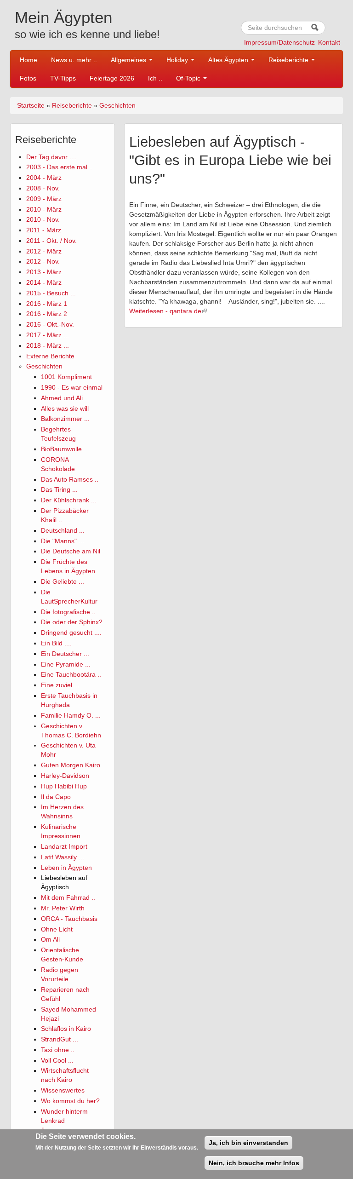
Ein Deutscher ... (65, 653)
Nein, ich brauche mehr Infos (254, 1163)
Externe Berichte (50, 356)
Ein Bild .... (56, 643)
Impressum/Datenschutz (279, 42)
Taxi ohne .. (57, 1049)
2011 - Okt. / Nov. (51, 240)
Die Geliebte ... (62, 581)
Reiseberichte (289, 59)
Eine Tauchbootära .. (71, 674)
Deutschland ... (63, 530)
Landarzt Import (64, 846)
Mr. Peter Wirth (63, 908)
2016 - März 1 (46, 303)
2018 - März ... (47, 345)
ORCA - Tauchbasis (69, 918)
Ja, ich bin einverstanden (248, 1142)
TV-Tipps (63, 78)
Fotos (28, 78)
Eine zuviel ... (60, 685)
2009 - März (44, 198)
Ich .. (155, 78)
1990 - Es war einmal (71, 387)
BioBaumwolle (61, 449)
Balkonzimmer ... (65, 418)
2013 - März (44, 272)
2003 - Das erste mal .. (59, 167)
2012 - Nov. (43, 261)
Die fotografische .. (68, 611)
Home (28, 59)
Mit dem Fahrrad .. (68, 897)
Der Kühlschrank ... (69, 500)
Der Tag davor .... (51, 157)
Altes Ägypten (229, 59)
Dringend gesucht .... (71, 632)
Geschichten (117, 105)
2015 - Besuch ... (51, 293)
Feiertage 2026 (112, 78)
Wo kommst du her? (70, 1100)
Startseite (31, 105)
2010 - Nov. (43, 219)
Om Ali (50, 939)
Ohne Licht (57, 929)
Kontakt (329, 42)
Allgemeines (129, 59)
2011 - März (43, 230)
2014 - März (44, 282)
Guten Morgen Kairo (70, 765)
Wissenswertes (63, 1090)
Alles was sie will (65, 408)
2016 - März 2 (46, 313)
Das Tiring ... (59, 489)
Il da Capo (56, 796)
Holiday (178, 59)
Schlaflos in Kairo (66, 1028)
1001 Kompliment (66, 376)
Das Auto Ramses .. (69, 479)
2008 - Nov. (43, 188)
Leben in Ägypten (66, 867)
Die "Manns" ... (62, 541)
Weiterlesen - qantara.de (165, 311)
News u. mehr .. (74, 59)
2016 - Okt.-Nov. (50, 324)
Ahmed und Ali (62, 398)
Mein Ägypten (63, 17)
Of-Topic (189, 78)
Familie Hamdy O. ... (71, 715)
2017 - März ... (47, 335)
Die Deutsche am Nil (70, 551)
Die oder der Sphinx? (71, 622)
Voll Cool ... (57, 1060)
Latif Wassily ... (62, 857)
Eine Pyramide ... (66, 664)
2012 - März (44, 251)
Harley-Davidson (65, 775)
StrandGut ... (59, 1039)
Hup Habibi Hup (64, 786)
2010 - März (44, 209)
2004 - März (44, 177)
